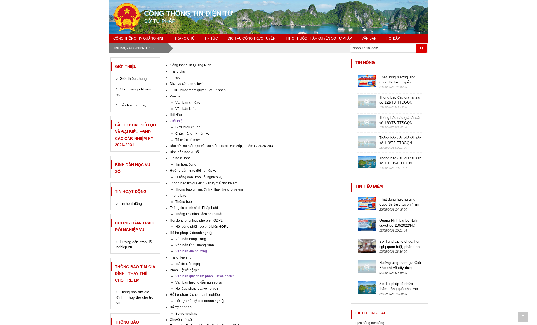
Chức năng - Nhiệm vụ (133, 92)
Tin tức (211, 38)
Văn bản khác (185, 109)
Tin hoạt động (131, 191)
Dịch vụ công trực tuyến (251, 38)
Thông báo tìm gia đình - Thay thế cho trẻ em (135, 273)
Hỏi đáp (393, 38)
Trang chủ (185, 38)
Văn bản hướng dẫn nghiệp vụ (198, 282)
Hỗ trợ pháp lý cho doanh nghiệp (195, 295)
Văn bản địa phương (191, 251)
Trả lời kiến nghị (182, 257)
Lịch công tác (371, 313)
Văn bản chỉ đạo (187, 103)
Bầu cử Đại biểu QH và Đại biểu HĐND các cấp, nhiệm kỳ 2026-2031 (135, 135)
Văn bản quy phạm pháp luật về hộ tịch (205, 276)
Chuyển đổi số (181, 320)
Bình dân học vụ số (132, 168)
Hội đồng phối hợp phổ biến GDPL (196, 220)
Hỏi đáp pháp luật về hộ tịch (196, 289)
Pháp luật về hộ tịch (185, 270)
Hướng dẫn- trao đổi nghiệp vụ (134, 226)
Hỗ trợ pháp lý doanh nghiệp (191, 233)
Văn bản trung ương (190, 239)
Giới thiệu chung (133, 78)
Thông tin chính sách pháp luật (198, 214)
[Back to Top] (523, 316)
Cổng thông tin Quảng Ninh (139, 38)
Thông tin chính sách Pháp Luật (194, 208)
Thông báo (178, 196)
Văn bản (369, 38)
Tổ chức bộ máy (133, 105)
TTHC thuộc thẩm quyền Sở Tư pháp (318, 38)
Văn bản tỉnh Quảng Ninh (194, 245)
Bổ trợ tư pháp (181, 307)
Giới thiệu (125, 66)
